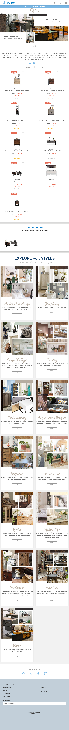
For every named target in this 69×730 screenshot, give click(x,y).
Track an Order (6, 693)
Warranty (43, 687)
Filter (27, 67)
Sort (42, 67)
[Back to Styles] (2, 14)
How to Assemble (7, 687)
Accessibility (38, 712)
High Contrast (35, 713)
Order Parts (5, 690)
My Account (44, 691)
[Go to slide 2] (35, 46)
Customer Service (7, 682)
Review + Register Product (9, 684)
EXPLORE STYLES (34, 259)
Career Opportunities (46, 693)
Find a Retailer (6, 696)
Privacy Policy (31, 712)
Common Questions (46, 684)
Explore (17, 315)
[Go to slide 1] (33, 46)
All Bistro (34, 63)
